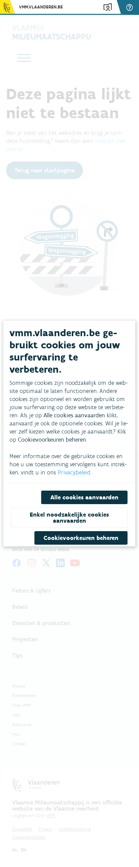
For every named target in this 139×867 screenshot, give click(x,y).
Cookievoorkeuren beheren (81, 538)
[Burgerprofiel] (108, 7)
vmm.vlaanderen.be (41, 7)
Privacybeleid (74, 472)
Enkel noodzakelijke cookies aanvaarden (69, 517)
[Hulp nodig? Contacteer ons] (130, 7)
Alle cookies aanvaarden (85, 497)
